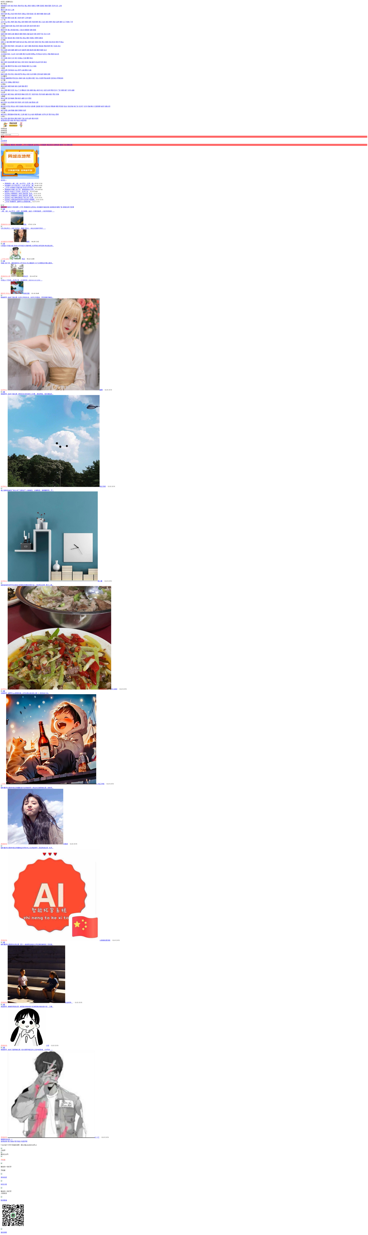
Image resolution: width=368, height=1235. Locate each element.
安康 (5, 98)
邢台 (22, 6)
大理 (43, 114)
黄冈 (48, 46)
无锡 (29, 62)
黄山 (9, 14)
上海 (60, 6)
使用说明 (4, 120)
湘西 (12, 50)
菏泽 (40, 94)
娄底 (34, 50)
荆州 (9, 46)
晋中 (5, 102)
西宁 (26, 86)
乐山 (16, 90)
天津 (53, 6)
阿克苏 (61, 106)
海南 (12, 86)
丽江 (19, 114)
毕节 (5, 30)
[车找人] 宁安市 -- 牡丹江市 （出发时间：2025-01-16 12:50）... (21, 280)
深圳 (23, 22)
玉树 (19, 86)
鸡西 (20, 54)
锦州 (41, 74)
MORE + (4, 180)
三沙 (12, 58)
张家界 (23, 50)
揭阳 (26, 22)
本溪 (28, 74)
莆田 (9, 18)
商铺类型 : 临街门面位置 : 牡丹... (22, 193)
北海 (24, 26)
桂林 (10, 26)
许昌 (50, 42)
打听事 (71, 207)
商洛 (2, 98)
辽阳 (38, 74)
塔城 (88, 106)
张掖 (9, 34)
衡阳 (41, 50)
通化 (26, 70)
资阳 (5, 90)
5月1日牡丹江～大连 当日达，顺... (22, 185)
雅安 (9, 90)
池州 (2, 14)
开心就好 (114, 689)
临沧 (32, 114)
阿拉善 (3, 78)
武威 (28, 34)
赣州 (28, 66)
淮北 (12, 14)
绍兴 (5, 118)
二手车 (24, 145)
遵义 (9, 30)
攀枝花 (23, 90)
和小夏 (100, 581)
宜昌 (55, 46)
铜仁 (17, 30)
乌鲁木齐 (107, 106)
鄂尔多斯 (47, 78)
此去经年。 (69, 1002)
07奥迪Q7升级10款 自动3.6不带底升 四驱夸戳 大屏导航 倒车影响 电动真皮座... (27, 245)
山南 (9, 110)
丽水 (12, 118)
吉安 (19, 66)
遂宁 (65, 90)
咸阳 (23, 98)
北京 (56, 6)
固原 (14, 82)
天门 (23, 46)
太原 (36, 102)
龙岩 (12, 18)
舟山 (2, 118)
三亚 (24, 58)
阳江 (9, 22)
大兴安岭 (4, 54)
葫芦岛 (20, 74)
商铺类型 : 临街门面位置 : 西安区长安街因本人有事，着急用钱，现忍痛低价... (27, 394)
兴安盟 (41, 78)
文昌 (9, 58)
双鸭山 (33, 54)
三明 (26, 18)
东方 (16, 58)
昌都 (16, 110)
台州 (26, 118)
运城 (29, 102)
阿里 (5, 110)
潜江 (2, 46)
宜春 (5, 66)
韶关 (47, 22)
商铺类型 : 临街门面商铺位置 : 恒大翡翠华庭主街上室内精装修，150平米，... (27, 1049)
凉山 (2, 90)
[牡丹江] (13, 127)
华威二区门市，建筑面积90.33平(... (23, 189)
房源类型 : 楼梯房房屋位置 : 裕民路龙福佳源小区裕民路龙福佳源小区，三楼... (27, 1006)
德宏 (26, 114)
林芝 (2, 110)
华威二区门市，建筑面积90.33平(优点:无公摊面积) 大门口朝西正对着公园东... (27, 263)
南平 (23, 18)
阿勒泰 (53, 106)
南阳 (46, 42)
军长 (24, 224)
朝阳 (34, 74)
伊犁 (17, 106)
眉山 (34, 90)
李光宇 (25, 276)
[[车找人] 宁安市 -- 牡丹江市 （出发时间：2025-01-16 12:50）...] (1, 278)
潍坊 (50, 94)
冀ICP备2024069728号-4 (29, 1145)
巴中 (55, 90)
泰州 (5, 62)
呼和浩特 (60, 78)
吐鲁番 (33, 106)
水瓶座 (65, 844)
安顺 (31, 30)
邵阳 (28, 50)
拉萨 (24, 110)
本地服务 (43, 145)
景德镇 (23, 66)
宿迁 (2, 62)
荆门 (52, 46)
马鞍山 (23, 14)
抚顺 (45, 74)
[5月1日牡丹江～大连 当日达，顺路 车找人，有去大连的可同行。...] (1, 226)
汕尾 (57, 22)
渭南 (16, 98)
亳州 (19, 14)
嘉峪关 (17, 34)
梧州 (34, 26)
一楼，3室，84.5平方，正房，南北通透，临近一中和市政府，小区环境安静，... (27, 211)
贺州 (17, 26)
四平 (19, 70)
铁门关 (76, 106)
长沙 (45, 50)
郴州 (38, 50)
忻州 (16, 102)
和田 (57, 106)
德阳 (31, 90)
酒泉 (46, 6)
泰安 (9, 94)
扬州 (33, 62)
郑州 (57, 42)
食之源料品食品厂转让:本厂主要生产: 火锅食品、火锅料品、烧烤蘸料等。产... (27, 490)
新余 (16, 66)
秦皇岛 (10, 38)
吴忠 (2, 82)
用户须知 (10, 120)
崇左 (14, 26)
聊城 (23, 94)
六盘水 (22, 30)
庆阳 (5, 34)
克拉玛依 (70, 106)
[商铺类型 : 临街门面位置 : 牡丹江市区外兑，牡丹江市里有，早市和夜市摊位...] (1, 295)
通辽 (33, 78)
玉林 (2, 26)
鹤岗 (52, 54)
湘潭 (16, 50)
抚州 (2, 66)
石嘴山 (10, 82)
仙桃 (19, 46)
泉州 (19, 18)
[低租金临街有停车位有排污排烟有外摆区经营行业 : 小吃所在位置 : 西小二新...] (1, 583)
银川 (17, 82)
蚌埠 (16, 14)
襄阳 (29, 46)
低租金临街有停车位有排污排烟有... (23, 199)
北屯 (85, 106)
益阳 (5, 50)
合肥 (48, 14)
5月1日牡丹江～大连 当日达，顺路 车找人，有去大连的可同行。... (23, 228)
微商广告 (63, 145)
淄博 (16, 94)
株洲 (31, 50)
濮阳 (10, 42)
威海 (47, 94)
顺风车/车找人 (5, 293)
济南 (57, 94)
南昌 (34, 66)
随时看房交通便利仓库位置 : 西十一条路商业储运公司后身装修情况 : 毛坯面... (27, 944)
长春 (29, 70)
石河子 (81, 106)
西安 (29, 98)
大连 (31, 74)
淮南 (45, 14)
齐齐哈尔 (39, 54)
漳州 (5, 18)
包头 (37, 78)
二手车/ (3, 784)
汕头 (43, 22)
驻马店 (22, 42)
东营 (33, 94)
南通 (12, 62)
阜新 (5, 74)
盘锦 (16, 74)
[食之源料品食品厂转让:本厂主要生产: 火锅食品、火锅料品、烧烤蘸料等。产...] (1, 488)
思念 (23, 259)
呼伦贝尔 (15, 78)
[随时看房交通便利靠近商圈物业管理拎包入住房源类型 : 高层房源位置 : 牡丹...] (1, 846)
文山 (29, 114)
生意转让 (37, 145)
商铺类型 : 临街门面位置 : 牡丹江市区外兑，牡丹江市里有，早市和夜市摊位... (27, 297)
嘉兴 (33, 118)
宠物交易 (69, 145)
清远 (54, 22)
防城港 (6, 26)
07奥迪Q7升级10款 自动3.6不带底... (22, 187)
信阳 (2, 42)
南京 (45, 62)
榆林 (12, 98)
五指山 (20, 58)
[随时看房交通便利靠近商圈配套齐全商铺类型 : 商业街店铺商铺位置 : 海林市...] (1, 786)
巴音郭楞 (97, 106)
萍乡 (12, 66)
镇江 (19, 62)
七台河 (13, 54)
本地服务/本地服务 (7, 241)
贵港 (21, 26)
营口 (12, 74)
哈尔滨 (56, 54)
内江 (41, 90)
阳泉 (12, 102)
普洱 (50, 114)
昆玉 (8, 106)
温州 (9, 118)
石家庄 (42, 6)
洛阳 (17, 42)
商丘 (26, 42)
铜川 (19, 98)
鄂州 (12, 46)
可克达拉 (47, 106)
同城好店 (7, 145)
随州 (5, 46)
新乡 (53, 42)
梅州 (12, 22)
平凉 (41, 34)
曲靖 (39, 114)
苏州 (23, 62)
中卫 (5, 82)
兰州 (48, 34)
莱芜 (19, 94)
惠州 (36, 22)
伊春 (49, 54)
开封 (39, 42)
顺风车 (13, 145)
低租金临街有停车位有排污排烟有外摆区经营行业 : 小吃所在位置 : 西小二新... (27, 585)
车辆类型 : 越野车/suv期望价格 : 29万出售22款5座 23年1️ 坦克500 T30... (25, 693)
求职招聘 (19, 145)
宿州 (5, 14)
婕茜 (101, 390)
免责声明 (23, 120)
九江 (31, 66)
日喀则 (20, 110)
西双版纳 (11, 114)
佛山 (19, 22)
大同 (23, 102)
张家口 (33, 6)
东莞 (29, 22)
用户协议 (17, 120)
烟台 (12, 94)
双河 (42, 106)
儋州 (28, 58)
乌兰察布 (29, 78)
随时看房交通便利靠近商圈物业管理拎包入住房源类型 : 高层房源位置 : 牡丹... (27, 848)
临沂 (5, 94)
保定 (12, 6)
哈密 (102, 106)
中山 (5, 22)
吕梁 (26, 102)
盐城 (9, 62)
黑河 (24, 54)
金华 (29, 118)
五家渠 (38, 106)
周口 (43, 42)
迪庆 (2, 114)
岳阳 (9, 50)
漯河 (29, 42)
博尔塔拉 (27, 106)
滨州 (2, 94)
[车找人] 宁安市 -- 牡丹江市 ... (20, 191)
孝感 (33, 46)
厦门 (16, 18)
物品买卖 (50, 145)
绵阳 (62, 90)
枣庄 (54, 94)
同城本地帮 (16, 1145)
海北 (5, 86)
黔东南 (13, 30)
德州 (43, 94)
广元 (19, 90)
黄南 (23, 86)
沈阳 (48, 74)
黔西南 (27, 30)
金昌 (31, 34)
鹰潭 (9, 66)
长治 (9, 102)
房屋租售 (30, 145)
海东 (16, 86)
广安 (59, 90)
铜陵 (41, 14)
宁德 (2, 18)
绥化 (8, 54)
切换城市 (4, 6)
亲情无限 (26, 293)
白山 (16, 70)
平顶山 (61, 42)
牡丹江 (45, 54)
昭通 (36, 114)
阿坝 (52, 90)
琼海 (5, 58)
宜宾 (12, 90)
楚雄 (15, 114)
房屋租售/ (4, 844)
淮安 (26, 62)
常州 (41, 62)
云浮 (2, 22)
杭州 (36, 118)
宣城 (31, 14)
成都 (72, 90)
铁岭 (2, 74)
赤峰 (20, 78)
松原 (5, 70)
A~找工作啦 (100, 784)
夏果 (28, 241)
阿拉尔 (13, 106)
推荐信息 (4, 207)
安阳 (36, 42)
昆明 (57, 114)
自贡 (45, 90)
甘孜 (28, 90)
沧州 (8, 6)
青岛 (36, 94)
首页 (2, 145)
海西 (9, 86)
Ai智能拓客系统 (105, 940)
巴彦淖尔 (54, 78)
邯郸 (37, 6)
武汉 (59, 46)
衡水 (15, 6)
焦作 (32, 42)
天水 (45, 34)
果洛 (2, 86)
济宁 (29, 94)
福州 (29, 18)
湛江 (40, 22)
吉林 (2, 70)
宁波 (23, 118)
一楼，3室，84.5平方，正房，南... (22, 183)
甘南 (34, 34)
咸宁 (26, 46)
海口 (31, 58)
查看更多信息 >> (6, 1139)
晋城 (33, 102)
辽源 (9, 70)
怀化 (2, 50)
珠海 (67, 22)
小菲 (47, 1045)
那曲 (12, 110)
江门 (64, 22)
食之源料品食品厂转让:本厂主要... (22, 197)
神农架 (41, 46)
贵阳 (34, 30)
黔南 (2, 30)
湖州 (19, 118)
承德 (19, 6)
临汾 (2, 102)
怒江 (5, 114)
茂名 (16, 22)
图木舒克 (4, 106)
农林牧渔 (56, 145)
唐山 (26, 6)
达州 (48, 90)
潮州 (50, 22)
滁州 (38, 14)
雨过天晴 (103, 486)
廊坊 (29, 6)
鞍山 (24, 74)
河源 (33, 22)
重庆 (49, 6)
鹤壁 (14, 42)
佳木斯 (28, 54)
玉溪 (22, 114)
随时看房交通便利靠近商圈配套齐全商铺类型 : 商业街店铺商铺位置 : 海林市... (27, 788)
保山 (53, 114)
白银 (12, 34)
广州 (71, 22)
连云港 (37, 62)
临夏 (2, 34)
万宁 (2, 58)
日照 (26, 94)
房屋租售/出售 (5, 224)
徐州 (16, 62)
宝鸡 (9, 98)
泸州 (69, 90)
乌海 (23, 78)
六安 (34, 14)
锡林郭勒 (9, 78)
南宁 (38, 26)
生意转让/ (4, 390)
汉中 (26, 98)
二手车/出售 (5, 259)
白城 (23, 70)
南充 (38, 90)
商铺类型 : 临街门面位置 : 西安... (22, 195)
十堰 (16, 46)
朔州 (19, 102)
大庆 (17, 54)
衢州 (16, 118)
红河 (46, 114)
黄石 (36, 46)
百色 (28, 26)
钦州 (31, 26)
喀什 (92, 106)
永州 (19, 50)
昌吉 (65, 106)
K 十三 (97, 1137)
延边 (12, 70)
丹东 (9, 74)
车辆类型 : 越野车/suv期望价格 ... (21, 201)
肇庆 (60, 22)
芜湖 (28, 14)
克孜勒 (21, 106)
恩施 (45, 46)
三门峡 (6, 42)
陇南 (21, 34)
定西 (38, 34)
